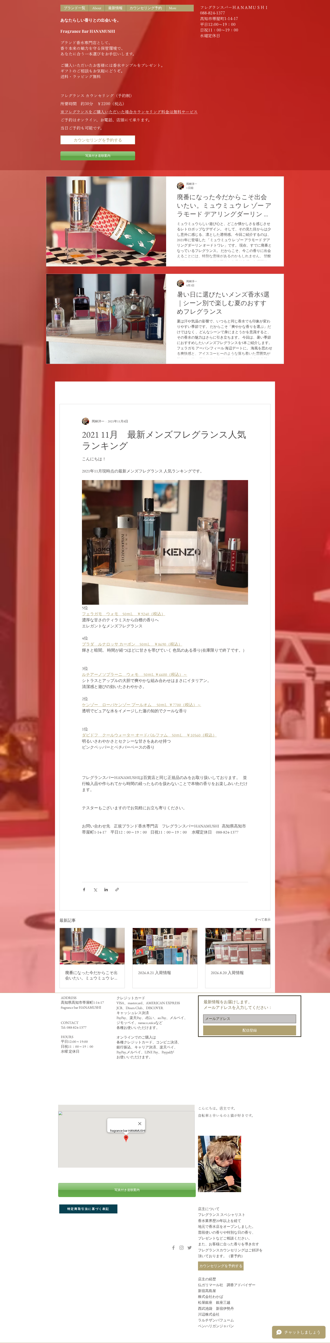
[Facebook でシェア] (84, 889)
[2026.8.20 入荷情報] (237, 946)
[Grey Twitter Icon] (189, 1247)
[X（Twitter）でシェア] (95, 889)
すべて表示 (263, 919)
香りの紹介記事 (122, 390)
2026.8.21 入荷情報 (154, 972)
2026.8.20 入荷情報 (227, 972)
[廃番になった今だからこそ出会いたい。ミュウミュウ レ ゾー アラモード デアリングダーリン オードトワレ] (92, 946)
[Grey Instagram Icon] (181, 1247)
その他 (149, 390)
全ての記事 (68, 390)
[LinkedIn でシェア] (106, 889)
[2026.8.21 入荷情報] (165, 946)
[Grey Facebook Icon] (173, 1247)
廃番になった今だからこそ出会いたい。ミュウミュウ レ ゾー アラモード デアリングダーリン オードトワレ (91, 975)
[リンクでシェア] (117, 889)
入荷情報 (93, 390)
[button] (265, 390)
